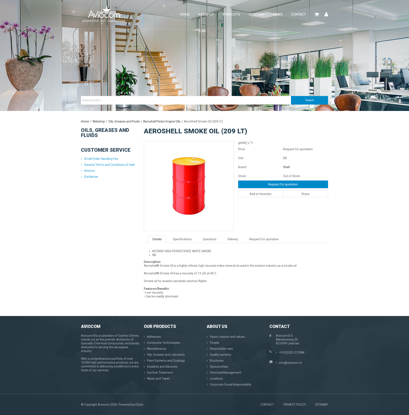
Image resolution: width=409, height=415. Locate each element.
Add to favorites (260, 194)
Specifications (182, 239)
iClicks (139, 404)
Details (157, 239)
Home (85, 121)
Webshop (98, 121)
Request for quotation (283, 184)
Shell (286, 167)
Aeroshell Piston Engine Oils (161, 121)
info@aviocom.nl (290, 362)
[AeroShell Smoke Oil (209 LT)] (189, 143)
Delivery (233, 239)
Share (305, 194)
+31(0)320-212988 (291, 352)
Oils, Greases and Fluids (124, 121)
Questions (209, 239)
